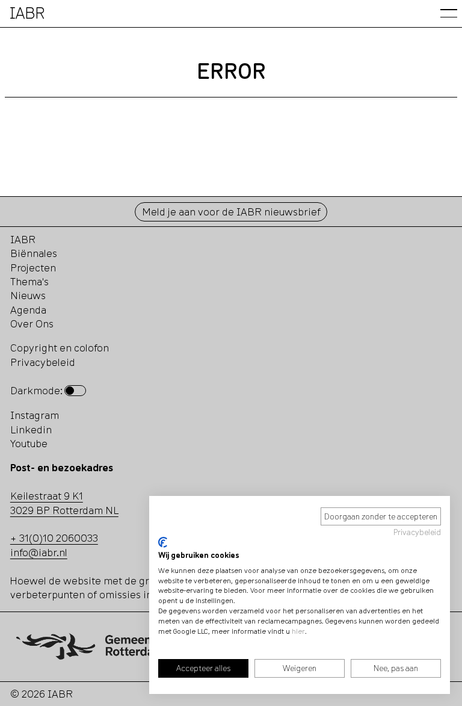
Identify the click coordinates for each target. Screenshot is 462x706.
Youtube (29, 443)
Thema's (29, 281)
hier (298, 631)
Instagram (34, 415)
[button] (448, 13)
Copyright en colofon (59, 347)
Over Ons (32, 323)
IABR (22, 239)
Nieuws (28, 295)
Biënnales (33, 253)
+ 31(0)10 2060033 (54, 537)
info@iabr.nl (38, 552)
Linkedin (31, 429)
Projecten (33, 267)
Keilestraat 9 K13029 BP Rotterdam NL (64, 502)
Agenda (28, 309)
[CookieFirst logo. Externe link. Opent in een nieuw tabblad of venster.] (162, 542)
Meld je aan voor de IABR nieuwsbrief (231, 211)
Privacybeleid (417, 532)
